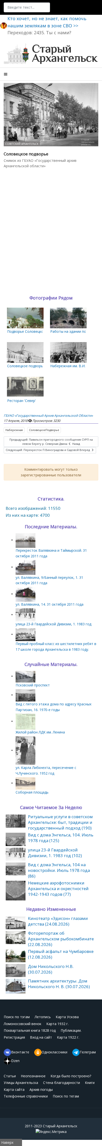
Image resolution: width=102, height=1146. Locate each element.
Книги (90, 1082)
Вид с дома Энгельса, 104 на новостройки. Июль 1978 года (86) (59, 870)
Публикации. (71, 1030)
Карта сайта (14, 1089)
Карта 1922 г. (68, 1037)
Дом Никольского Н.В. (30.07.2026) (51, 969)
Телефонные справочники (26, 1096)
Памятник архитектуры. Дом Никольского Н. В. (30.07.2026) (59, 983)
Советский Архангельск (21, 144)
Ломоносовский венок (22, 1023)
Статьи (10, 1076)
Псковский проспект (33, 685)
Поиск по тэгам (17, 1016)
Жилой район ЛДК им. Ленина (40, 732)
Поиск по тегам (66, 1096)
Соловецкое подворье (26, 366)
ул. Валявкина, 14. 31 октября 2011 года (49, 604)
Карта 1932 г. (57, 1023)
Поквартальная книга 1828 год (30, 1030)
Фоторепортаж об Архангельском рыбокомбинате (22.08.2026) (61, 938)
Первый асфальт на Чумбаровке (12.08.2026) (61, 954)
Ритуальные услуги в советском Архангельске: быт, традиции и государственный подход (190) (60, 822)
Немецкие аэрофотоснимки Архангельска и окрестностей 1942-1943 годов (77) (58, 888)
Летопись (43, 1016)
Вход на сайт (41, 1037)
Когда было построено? (71, 1076)
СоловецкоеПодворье (44, 430)
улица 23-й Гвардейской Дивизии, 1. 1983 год (53, 624)
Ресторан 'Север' (21, 400)
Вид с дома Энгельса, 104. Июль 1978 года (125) (60, 837)
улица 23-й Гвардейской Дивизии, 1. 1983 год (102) (55, 852)
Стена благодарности (61, 1082)
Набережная (14, 430)
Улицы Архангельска (21, 1082)
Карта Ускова (67, 1016)
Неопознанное (33, 1076)
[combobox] (27, 7)
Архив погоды (41, 1089)
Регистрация (14, 1037)
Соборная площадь (32, 792)
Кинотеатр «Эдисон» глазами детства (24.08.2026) (58, 921)
